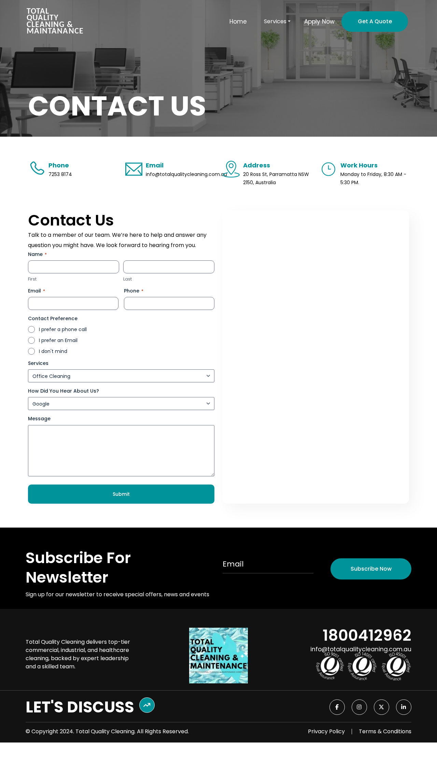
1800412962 (367, 635)
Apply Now (319, 22)
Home (238, 22)
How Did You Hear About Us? (63, 390)
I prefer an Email (58, 340)
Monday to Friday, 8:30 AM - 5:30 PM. (373, 178)
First (32, 279)
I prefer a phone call (63, 329)
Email (36, 290)
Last (127, 279)
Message (39, 418)
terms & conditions (385, 731)
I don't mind (53, 351)
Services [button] (275, 21)
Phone (133, 290)
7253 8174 (60, 174)
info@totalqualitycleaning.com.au (186, 174)
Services (38, 363)
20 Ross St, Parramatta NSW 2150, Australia (276, 178)
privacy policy (326, 731)
